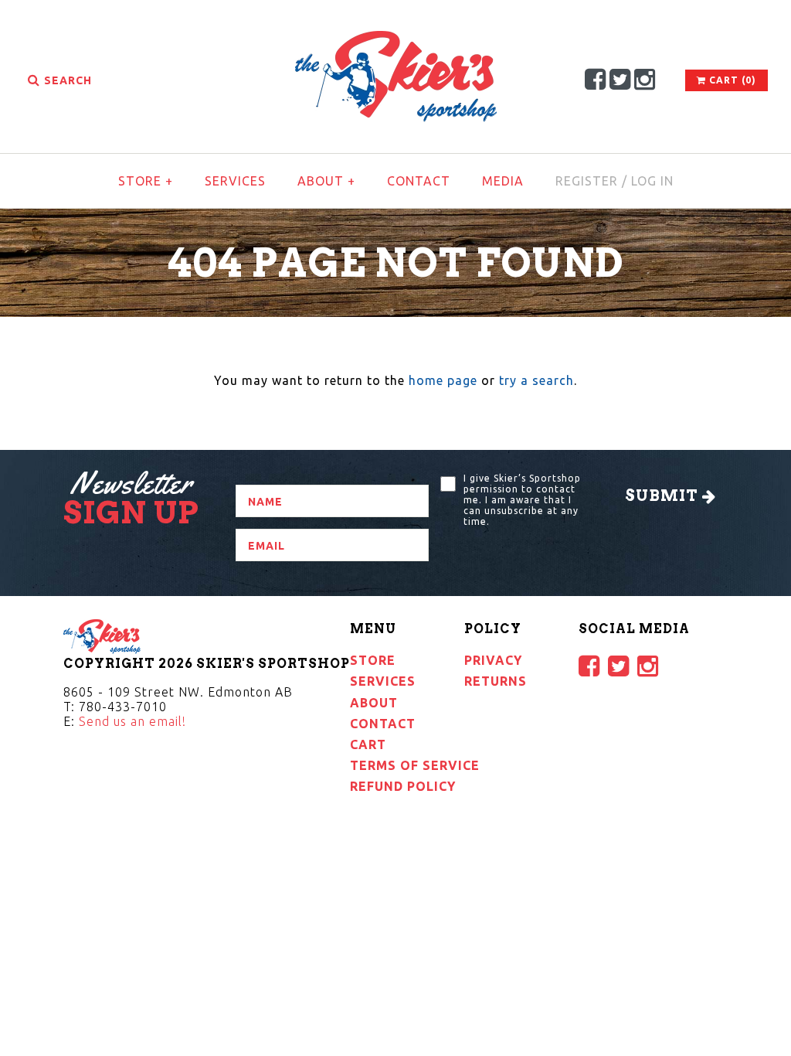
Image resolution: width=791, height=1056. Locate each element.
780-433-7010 (123, 707)
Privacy (493, 660)
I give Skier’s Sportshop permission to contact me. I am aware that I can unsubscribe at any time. (522, 499)
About (326, 181)
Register (586, 181)
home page (443, 380)
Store (145, 181)
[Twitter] (620, 78)
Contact (418, 181)
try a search (536, 380)
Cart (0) (731, 80)
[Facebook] (595, 78)
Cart (368, 744)
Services (235, 181)
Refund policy (403, 786)
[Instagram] (645, 78)
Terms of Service (415, 765)
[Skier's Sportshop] (396, 40)
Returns (495, 681)
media (503, 181)
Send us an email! (132, 721)
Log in (652, 181)
